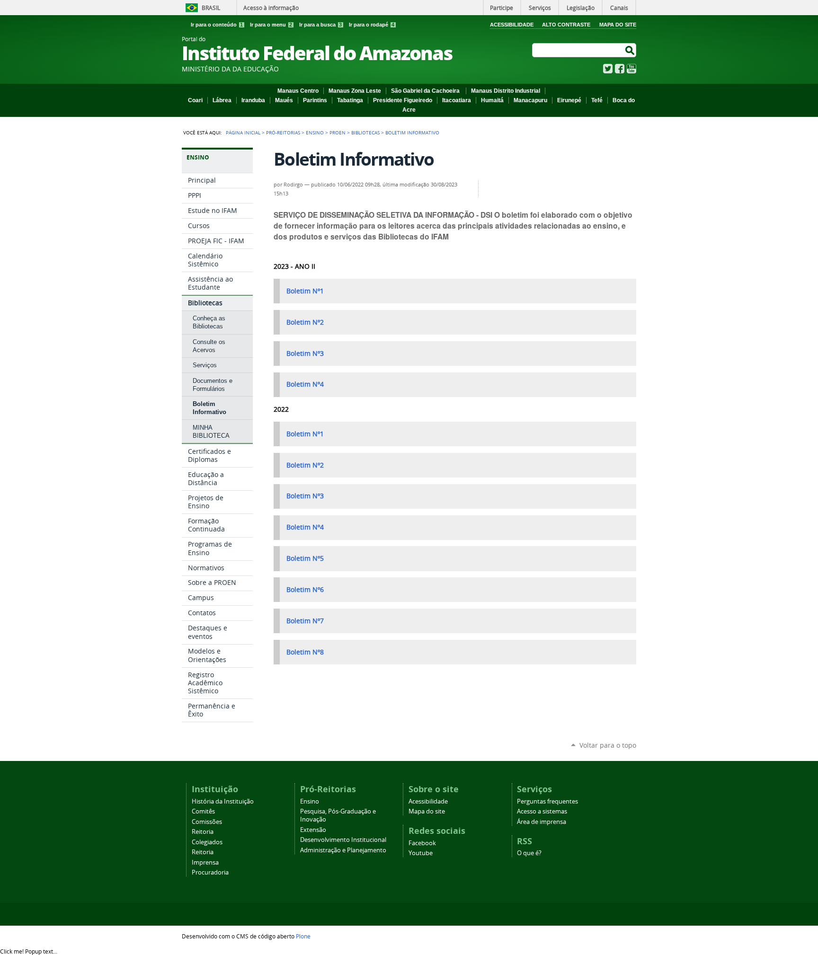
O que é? (529, 853)
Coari (195, 100)
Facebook (619, 68)
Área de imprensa (541, 822)
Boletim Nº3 (305, 353)
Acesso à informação (271, 7)
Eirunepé (569, 100)
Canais (619, 7)
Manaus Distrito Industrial (505, 91)
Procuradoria (210, 872)
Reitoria (202, 832)
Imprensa (205, 862)
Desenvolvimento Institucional (343, 840)
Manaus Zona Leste (355, 91)
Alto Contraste (566, 24)
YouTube (631, 68)
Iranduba (253, 100)
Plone (303, 936)
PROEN (337, 132)
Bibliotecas (365, 132)
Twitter (608, 68)
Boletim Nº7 (305, 621)
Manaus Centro (298, 91)
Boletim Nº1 (305, 291)
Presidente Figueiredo (402, 100)
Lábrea (222, 100)
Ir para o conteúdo (217, 24)
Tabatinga (350, 100)
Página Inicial (243, 132)
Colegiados (207, 842)
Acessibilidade (511, 24)
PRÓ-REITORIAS (283, 132)
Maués (284, 100)
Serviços (540, 7)
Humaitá (492, 100)
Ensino (315, 132)
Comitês (203, 811)
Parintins (315, 100)
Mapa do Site (617, 24)
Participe (501, 7)
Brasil (211, 7)
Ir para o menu (271, 24)
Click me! (28, 951)
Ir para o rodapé (371, 24)
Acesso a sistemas (542, 811)
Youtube (421, 853)
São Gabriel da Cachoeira (426, 91)
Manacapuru (530, 100)
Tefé (597, 100)
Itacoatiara (456, 100)
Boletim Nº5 (305, 558)
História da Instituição (223, 801)
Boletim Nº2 (305, 322)
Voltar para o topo (607, 745)
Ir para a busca (320, 24)
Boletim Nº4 (305, 384)
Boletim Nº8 (305, 652)
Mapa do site (427, 811)
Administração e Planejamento (343, 850)
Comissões (207, 822)
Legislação (581, 7)
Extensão (313, 830)
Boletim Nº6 (305, 589)
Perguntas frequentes (547, 801)
